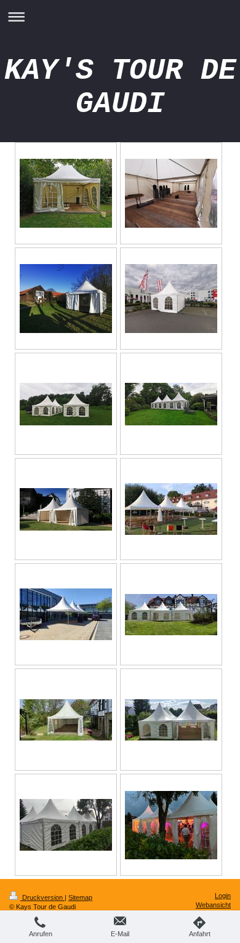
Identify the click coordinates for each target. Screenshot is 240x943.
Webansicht (213, 905)
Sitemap (80, 897)
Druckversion (42, 897)
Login (223, 895)
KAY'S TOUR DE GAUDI (120, 87)
